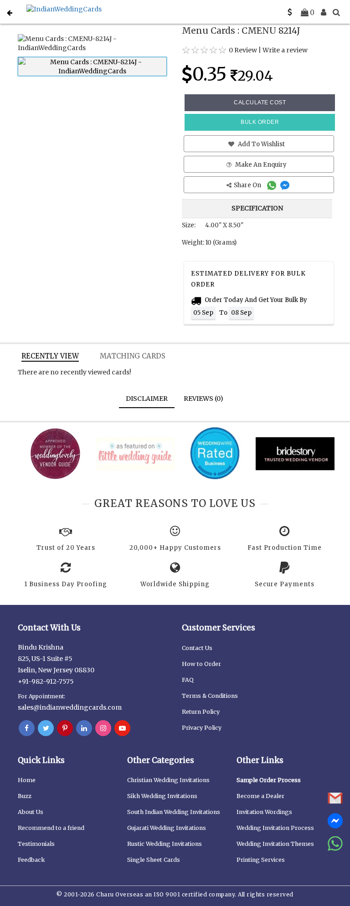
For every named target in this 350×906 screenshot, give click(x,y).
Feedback (31, 859)
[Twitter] (46, 728)
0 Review (243, 50)
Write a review (285, 50)
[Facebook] (27, 728)
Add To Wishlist (261, 144)
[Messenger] (286, 185)
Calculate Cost (260, 102)
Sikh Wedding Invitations (162, 796)
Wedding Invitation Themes (275, 843)
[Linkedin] (84, 728)
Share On (248, 185)
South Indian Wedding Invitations (173, 812)
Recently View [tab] (50, 356)
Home (27, 780)
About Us (30, 812)
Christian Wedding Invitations (168, 780)
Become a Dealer (260, 796)
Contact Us (197, 648)
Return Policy (201, 711)
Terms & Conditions (210, 695)
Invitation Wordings (264, 812)
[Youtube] (122, 728)
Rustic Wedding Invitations (164, 843)
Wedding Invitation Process (275, 827)
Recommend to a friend (51, 827)
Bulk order (260, 122)
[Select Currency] (289, 12)
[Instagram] (103, 728)
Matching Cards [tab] (132, 356)
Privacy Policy (201, 727)
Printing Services (261, 859)
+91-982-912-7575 (46, 681)
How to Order (201, 663)
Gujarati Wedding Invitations (166, 827)
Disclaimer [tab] (147, 398)
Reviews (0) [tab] (203, 398)
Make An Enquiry (260, 165)
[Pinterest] (65, 728)
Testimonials (36, 843)
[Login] (323, 12)
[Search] (336, 12)
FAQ (188, 679)
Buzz (24, 796)
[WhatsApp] (272, 185)
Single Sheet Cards (153, 859)
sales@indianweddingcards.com (70, 707)
